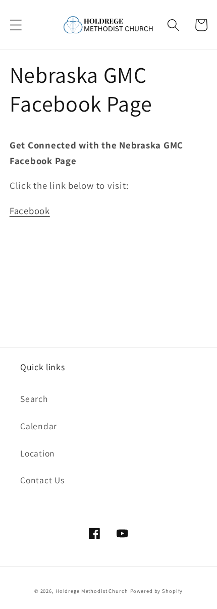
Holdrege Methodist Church (92, 590)
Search (34, 398)
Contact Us (42, 480)
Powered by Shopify (156, 590)
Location (37, 453)
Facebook (30, 211)
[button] (16, 25)
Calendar (38, 426)
